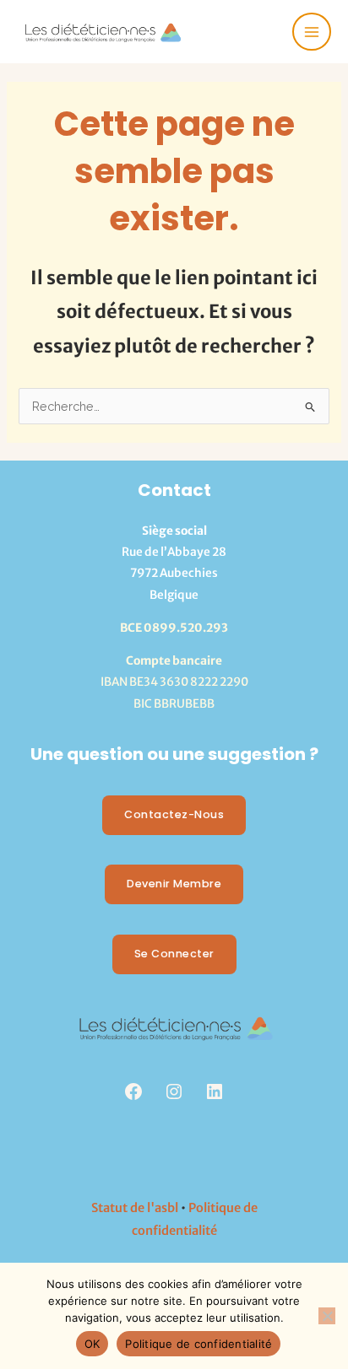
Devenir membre (174, 883)
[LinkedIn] (214, 1091)
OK (92, 1343)
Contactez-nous (174, 814)
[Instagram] (174, 1091)
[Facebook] (133, 1091)
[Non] (326, 1315)
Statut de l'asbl (134, 1207)
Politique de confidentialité (198, 1343)
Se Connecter (174, 953)
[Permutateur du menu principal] (311, 32)
